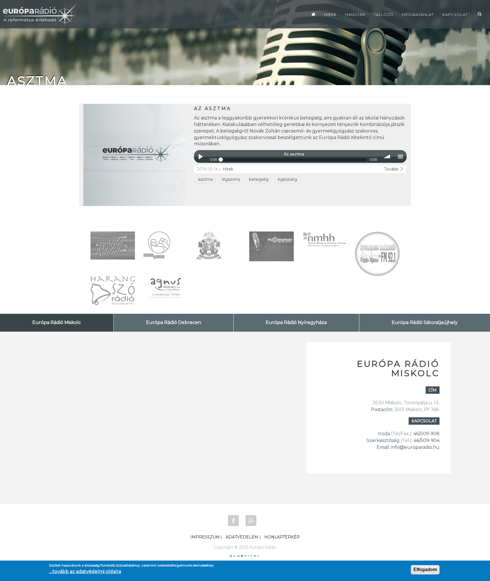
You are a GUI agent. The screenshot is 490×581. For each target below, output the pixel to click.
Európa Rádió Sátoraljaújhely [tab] (425, 322)
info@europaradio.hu (415, 447)
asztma (205, 179)
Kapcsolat (455, 14)
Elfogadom (425, 569)
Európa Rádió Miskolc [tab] (56, 322)
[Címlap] (313, 14)
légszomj (231, 179)
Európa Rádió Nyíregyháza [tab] (296, 322)
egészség (287, 179)
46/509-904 (426, 440)
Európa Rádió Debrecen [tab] (173, 322)
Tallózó (384, 14)
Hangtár (355, 14)
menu (400, 156)
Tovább (392, 169)
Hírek (330, 14)
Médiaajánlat (418, 14)
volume (387, 156)
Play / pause (200, 156)
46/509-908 (426, 433)
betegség (259, 179)
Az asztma (212, 108)
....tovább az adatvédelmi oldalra (85, 571)
